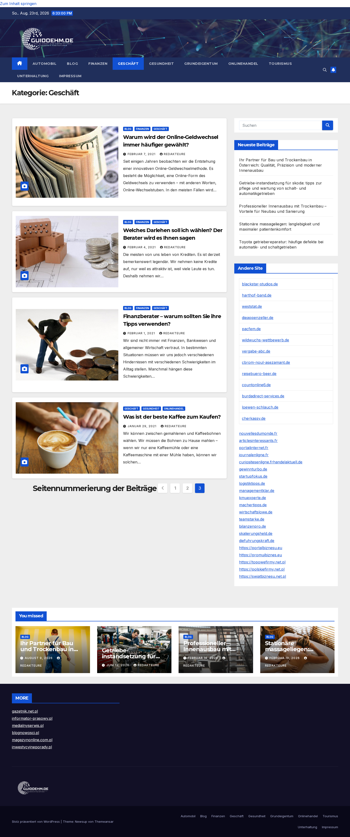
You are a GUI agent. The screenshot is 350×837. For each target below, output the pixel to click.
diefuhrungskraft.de (256, 540)
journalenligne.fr (254, 454)
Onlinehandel (243, 63)
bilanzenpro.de (252, 526)
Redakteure (174, 154)
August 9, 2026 (39, 658)
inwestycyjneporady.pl (32, 747)
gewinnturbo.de (253, 469)
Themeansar (104, 821)
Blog (72, 63)
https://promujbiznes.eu (260, 555)
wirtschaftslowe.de (255, 512)
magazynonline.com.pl (32, 739)
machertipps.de (253, 504)
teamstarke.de (251, 519)
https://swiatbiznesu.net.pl (262, 576)
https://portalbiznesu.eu (260, 547)
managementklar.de (256, 490)
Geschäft (128, 63)
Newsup (81, 821)
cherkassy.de (253, 418)
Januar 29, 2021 (142, 426)
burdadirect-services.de (263, 396)
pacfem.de (251, 328)
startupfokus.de (253, 476)
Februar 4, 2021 (142, 247)
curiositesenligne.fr (256, 462)
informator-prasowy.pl (32, 718)
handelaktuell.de (287, 462)
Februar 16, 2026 (203, 658)
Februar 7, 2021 (142, 154)
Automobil (45, 63)
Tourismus (280, 63)
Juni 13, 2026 (118, 665)
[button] (325, 69)
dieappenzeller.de (257, 317)
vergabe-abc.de (256, 351)
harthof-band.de (256, 295)
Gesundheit (161, 63)
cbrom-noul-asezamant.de (266, 362)
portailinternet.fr (253, 447)
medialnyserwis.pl (28, 725)
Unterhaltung (33, 76)
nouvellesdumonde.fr (258, 433)
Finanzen (97, 63)
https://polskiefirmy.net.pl (262, 569)
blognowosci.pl (25, 732)
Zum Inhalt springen (18, 3)
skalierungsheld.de (255, 533)
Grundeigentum (201, 63)
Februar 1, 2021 (142, 333)
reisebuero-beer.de (259, 373)
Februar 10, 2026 (285, 658)
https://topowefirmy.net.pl (262, 562)
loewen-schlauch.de (260, 407)
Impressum (70, 76)
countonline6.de (256, 384)
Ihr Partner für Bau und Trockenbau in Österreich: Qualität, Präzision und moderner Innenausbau (280, 165)
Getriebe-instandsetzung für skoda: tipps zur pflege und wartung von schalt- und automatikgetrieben (280, 188)
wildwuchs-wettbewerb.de (265, 340)
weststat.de (252, 306)
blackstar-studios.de (260, 284)
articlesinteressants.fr (258, 440)
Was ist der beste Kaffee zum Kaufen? (172, 417)
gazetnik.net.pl (25, 711)
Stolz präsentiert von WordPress (36, 821)
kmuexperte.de (252, 497)
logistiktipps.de (252, 483)
